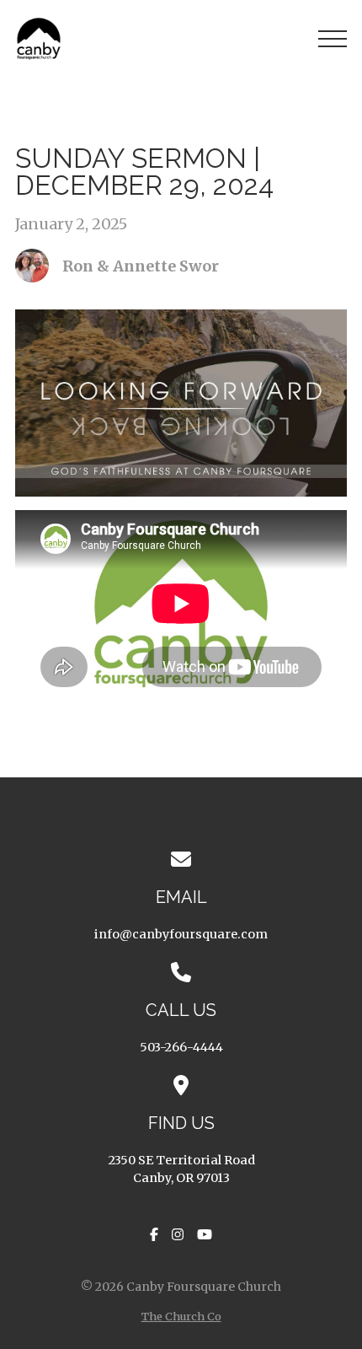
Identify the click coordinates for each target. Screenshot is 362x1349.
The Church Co (181, 1316)
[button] (332, 38)
